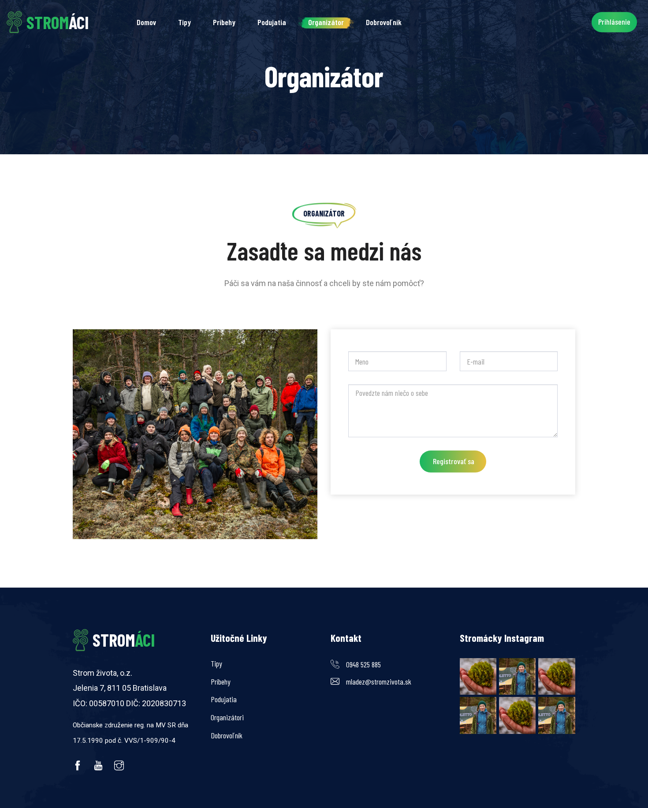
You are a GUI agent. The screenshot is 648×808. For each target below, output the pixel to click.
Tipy (184, 22)
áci (57, 22)
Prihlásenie (614, 21)
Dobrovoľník (384, 22)
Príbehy (224, 22)
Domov (146, 22)
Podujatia (271, 22)
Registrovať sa (453, 461)
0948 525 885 (363, 664)
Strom (124, 639)
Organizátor (326, 22)
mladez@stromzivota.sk (378, 681)
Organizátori (227, 717)
